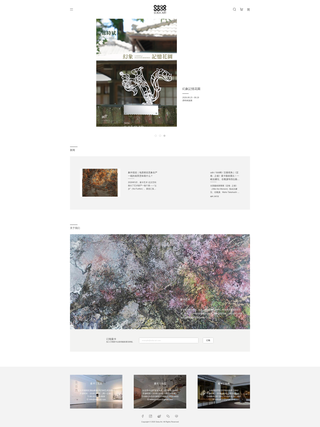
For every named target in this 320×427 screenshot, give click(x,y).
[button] (156, 136)
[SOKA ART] (160, 9)
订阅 (208, 340)
